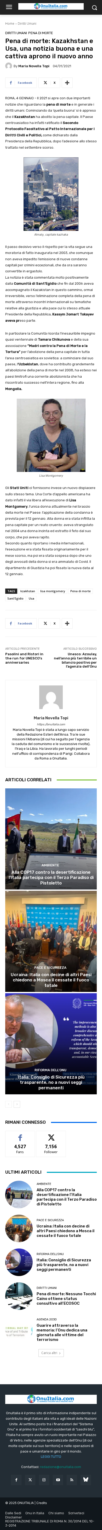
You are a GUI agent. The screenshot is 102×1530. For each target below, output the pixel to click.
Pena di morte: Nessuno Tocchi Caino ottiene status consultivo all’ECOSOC (66, 1299)
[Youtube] (58, 1480)
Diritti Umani (27, 23)
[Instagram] (44, 1480)
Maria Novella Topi (33, 66)
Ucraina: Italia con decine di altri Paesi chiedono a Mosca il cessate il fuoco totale (51, 980)
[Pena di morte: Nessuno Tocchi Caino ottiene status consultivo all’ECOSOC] (19, 1296)
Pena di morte (40, 33)
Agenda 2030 (47, 1319)
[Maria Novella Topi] (9, 66)
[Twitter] (30, 1480)
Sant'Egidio (15, 598)
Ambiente (50, 865)
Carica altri (49, 1353)
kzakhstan (27, 591)
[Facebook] (16, 1480)
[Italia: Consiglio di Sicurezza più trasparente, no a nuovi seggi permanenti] (51, 1043)
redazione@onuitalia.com (60, 1467)
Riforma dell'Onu (50, 1070)
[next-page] (17, 1104)
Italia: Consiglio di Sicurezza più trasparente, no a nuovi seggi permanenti (51, 1082)
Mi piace (20, 1135)
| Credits (41, 1503)
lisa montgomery (52, 591)
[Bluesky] (86, 1480)
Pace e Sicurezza (50, 967)
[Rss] (72, 1480)
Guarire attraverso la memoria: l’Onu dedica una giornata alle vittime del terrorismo (62, 1332)
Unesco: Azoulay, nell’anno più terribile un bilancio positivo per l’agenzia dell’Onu (75, 660)
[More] (67, 82)
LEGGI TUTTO (51, 1457)
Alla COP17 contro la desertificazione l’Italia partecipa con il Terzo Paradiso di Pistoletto (51, 878)
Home (9, 23)
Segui (51, 1135)
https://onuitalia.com (51, 724)
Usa (31, 598)
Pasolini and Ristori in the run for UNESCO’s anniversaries (24, 658)
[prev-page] (8, 1104)
